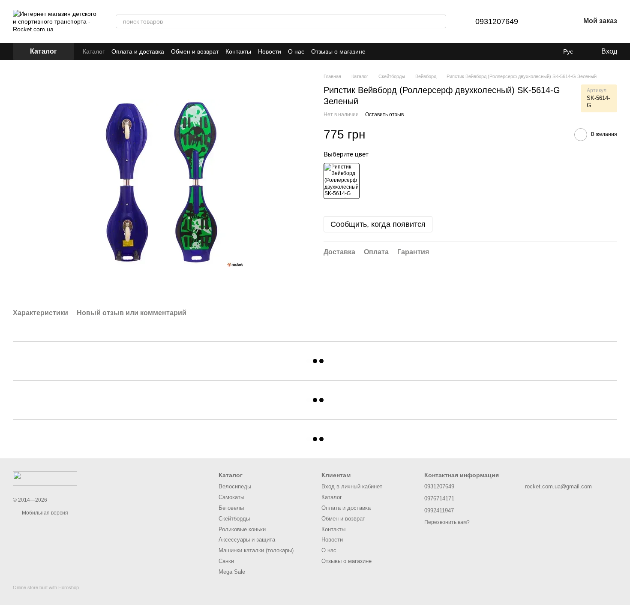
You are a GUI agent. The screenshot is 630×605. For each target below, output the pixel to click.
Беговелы (231, 508)
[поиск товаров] (439, 21)
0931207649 (496, 21)
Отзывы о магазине (338, 51)
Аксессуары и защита (247, 539)
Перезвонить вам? (447, 522)
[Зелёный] (342, 181)
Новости (269, 51)
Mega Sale (232, 572)
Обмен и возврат (195, 51)
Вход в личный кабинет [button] (351, 486)
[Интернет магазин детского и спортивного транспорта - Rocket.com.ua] (45, 478)
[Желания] (551, 21)
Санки (226, 561)
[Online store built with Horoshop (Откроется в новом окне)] (46, 595)
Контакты (238, 51)
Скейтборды (234, 518)
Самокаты (231, 497)
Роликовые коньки (242, 529)
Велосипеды (235, 486)
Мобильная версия (44, 513)
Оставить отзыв (384, 115)
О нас (296, 51)
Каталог (94, 51)
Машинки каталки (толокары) (256, 550)
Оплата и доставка (137, 51)
